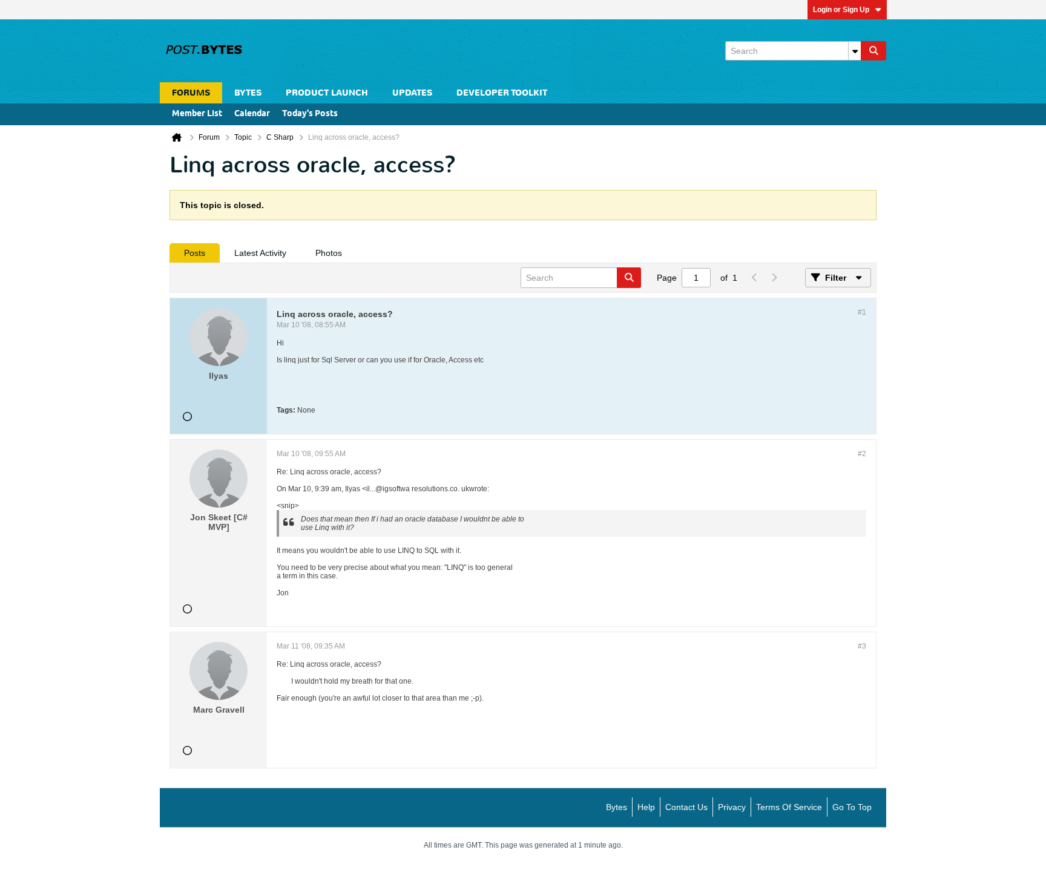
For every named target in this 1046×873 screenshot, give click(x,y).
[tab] (194, 253)
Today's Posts (310, 114)
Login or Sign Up (841, 9)
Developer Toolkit (501, 93)
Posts (194, 253)
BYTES (248, 93)
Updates (412, 93)
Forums (191, 93)
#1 (862, 312)
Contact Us (686, 807)
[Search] (873, 50)
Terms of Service (789, 807)
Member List (197, 114)
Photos (328, 253)
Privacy (732, 807)
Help (646, 807)
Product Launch (327, 93)
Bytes (616, 807)
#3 (862, 646)
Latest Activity (260, 253)
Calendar (252, 114)
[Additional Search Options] (854, 50)
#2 (862, 454)
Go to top (852, 807)
